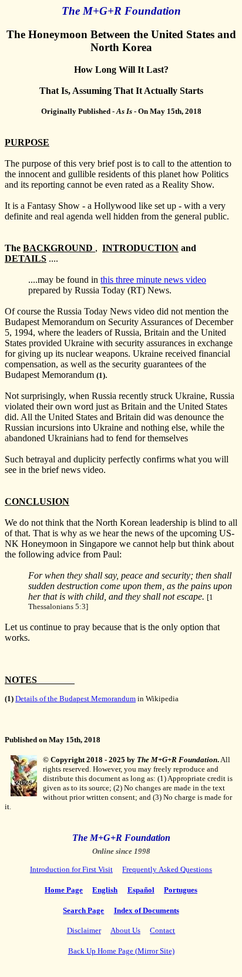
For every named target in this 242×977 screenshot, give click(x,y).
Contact (162, 930)
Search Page (83, 910)
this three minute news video (153, 280)
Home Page (64, 889)
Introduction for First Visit (71, 869)
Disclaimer (84, 930)
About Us (125, 930)
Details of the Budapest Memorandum (75, 698)
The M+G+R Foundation (121, 11)
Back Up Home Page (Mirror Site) (121, 950)
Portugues (180, 889)
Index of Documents (146, 910)
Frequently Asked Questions (167, 869)
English (104, 889)
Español (140, 889)
